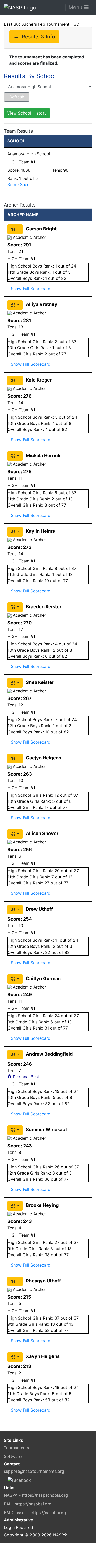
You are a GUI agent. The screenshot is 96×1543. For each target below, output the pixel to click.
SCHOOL (16, 140)
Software (13, 1456)
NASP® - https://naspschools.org (36, 1495)
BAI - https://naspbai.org (27, 1503)
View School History (27, 113)
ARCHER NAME (22, 214)
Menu (76, 7)
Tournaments (16, 1447)
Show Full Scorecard (30, 288)
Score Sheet (19, 184)
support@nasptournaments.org (34, 1471)
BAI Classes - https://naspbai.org (36, 1512)
